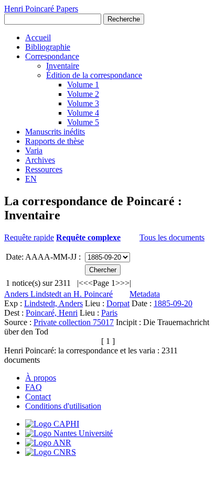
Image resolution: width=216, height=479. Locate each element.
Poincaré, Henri (52, 312)
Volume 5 (83, 122)
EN (31, 178)
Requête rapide (29, 237)
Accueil (38, 37)
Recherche (123, 19)
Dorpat (117, 303)
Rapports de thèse (54, 141)
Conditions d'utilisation (63, 406)
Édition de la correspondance (94, 75)
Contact (38, 396)
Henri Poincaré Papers (41, 8)
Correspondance (52, 56)
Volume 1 (83, 84)
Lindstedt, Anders (53, 303)
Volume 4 (83, 112)
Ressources (43, 169)
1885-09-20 (173, 303)
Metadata (144, 293)
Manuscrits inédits (55, 131)
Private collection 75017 (74, 322)
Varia (33, 150)
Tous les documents (171, 237)
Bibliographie (47, 46)
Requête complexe (88, 237)
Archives (40, 159)
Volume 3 (83, 103)
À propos (40, 377)
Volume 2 (83, 94)
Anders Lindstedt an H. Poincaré (58, 293)
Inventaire (62, 65)
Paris (109, 312)
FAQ (33, 387)
